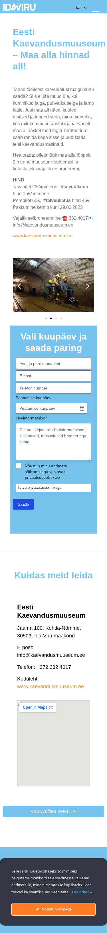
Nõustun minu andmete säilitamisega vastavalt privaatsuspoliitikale (46, 472)
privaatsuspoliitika (42, 487)
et (78, 7)
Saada (23, 504)
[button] (19, 286)
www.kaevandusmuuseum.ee (42, 235)
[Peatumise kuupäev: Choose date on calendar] (82, 408)
